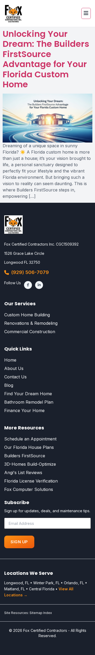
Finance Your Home (24, 410)
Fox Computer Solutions (28, 489)
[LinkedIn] (39, 285)
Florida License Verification (31, 481)
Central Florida (41, 589)
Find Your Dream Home (28, 393)
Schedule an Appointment (30, 438)
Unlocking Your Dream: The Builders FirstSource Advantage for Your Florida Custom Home (46, 59)
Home (10, 360)
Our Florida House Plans (29, 447)
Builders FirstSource (24, 455)
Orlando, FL (74, 583)
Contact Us (15, 376)
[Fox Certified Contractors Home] (13, 13)
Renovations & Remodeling (31, 323)
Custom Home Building (27, 314)
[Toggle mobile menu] (86, 13)
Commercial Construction (29, 331)
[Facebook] (28, 285)
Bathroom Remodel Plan (28, 402)
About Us (13, 368)
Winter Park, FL (46, 583)
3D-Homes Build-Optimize (30, 464)
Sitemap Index (41, 613)
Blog (8, 385)
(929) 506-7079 (30, 272)
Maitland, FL (14, 589)
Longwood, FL (16, 583)
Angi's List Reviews (23, 472)
